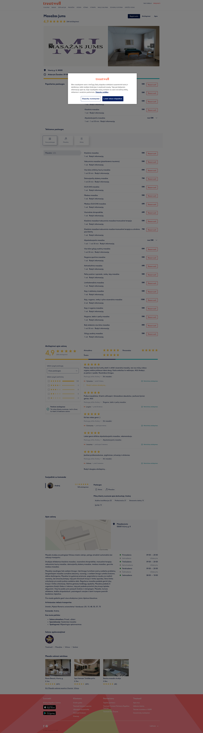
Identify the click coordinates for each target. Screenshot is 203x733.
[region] (102, 88)
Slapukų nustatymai (90, 99)
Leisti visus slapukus (113, 99)
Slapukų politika (101, 92)
